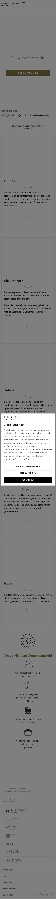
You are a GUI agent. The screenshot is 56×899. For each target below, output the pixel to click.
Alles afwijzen (28, 473)
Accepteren (28, 480)
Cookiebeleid (31, 459)
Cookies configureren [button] (28, 466)
